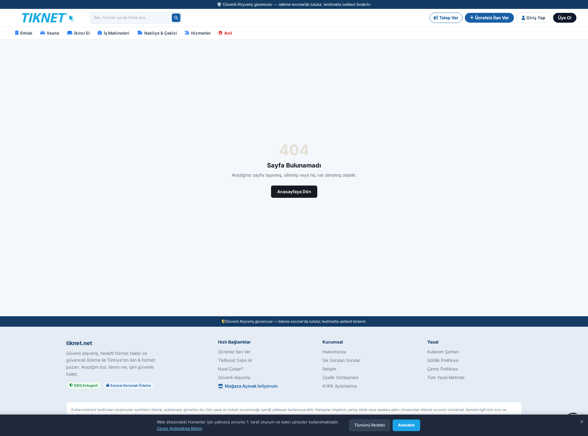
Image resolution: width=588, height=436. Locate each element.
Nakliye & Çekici (160, 33)
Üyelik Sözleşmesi (340, 377)
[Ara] (176, 17)
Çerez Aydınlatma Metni (179, 428)
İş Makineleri (116, 33)
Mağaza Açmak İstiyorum (251, 386)
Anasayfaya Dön (294, 191)
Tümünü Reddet (369, 425)
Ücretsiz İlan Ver (492, 17)
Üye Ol (564, 17)
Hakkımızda (334, 351)
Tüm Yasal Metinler (446, 377)
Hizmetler (201, 33)
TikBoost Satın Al (235, 360)
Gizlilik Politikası (442, 360)
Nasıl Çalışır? (230, 368)
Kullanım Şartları (443, 351)
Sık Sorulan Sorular (341, 360)
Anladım (406, 425)
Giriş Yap (535, 17)
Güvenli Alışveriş (234, 377)
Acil (228, 33)
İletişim (329, 368)
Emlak (26, 33)
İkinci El (82, 33)
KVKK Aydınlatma (339, 386)
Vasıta (53, 33)
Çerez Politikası (442, 368)
